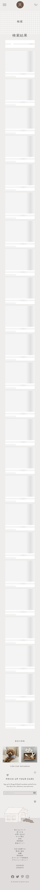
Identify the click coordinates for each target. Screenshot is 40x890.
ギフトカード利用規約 (20, 858)
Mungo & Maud (19, 882)
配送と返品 (20, 851)
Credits (20, 868)
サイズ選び (20, 836)
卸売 (20, 839)
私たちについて (20, 830)
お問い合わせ (20, 834)
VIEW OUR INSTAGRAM (20, 766)
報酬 (20, 853)
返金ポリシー (20, 843)
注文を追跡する (20, 849)
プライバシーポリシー (20, 860)
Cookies (20, 866)
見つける (20, 832)
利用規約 (20, 841)
